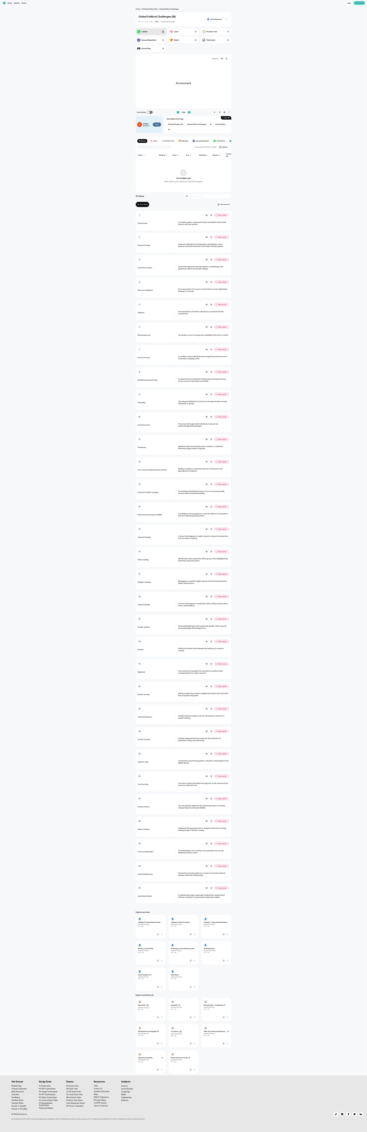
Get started (359, 3)
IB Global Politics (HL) (149, 9)
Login (349, 3)
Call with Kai (220, 141)
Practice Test (169, 141)
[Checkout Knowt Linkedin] (360, 1114)
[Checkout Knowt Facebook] (348, 1114)
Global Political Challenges (169, 9)
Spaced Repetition (202, 141)
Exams (24, 3)
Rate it (157, 21)
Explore (17, 3)
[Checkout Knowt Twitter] (354, 1114)
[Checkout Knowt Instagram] (342, 1114)
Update (224, 147)
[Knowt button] (226, 19)
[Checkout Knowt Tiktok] (336, 1114)
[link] (151, 926)
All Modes (142, 141)
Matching (184, 141)
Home (10, 3)
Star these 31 (225, 204)
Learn (155, 141)
